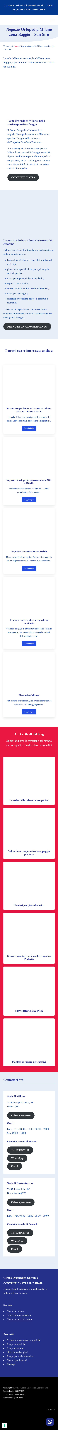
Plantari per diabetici (17, 1360)
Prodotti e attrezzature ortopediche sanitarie (29, 622)
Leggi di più (30, 428)
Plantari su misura (15, 1311)
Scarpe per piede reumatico (20, 1356)
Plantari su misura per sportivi (29, 1061)
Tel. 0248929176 (20, 1150)
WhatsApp (17, 1158)
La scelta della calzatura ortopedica (28, 800)
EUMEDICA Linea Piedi (29, 1010)
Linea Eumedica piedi (17, 1352)
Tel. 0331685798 (20, 1232)
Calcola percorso (21, 1115)
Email (14, 1166)
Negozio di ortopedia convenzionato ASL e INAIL (29, 482)
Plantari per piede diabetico (29, 905)
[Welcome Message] (50, 1422)
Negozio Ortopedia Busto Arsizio (29, 551)
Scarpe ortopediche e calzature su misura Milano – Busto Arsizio (29, 410)
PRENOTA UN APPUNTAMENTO (27, 326)
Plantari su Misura (29, 695)
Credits (20, 1398)
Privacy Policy (9, 1398)
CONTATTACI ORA (23, 177)
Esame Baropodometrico (19, 1315)
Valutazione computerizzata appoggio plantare (29, 853)
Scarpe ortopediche (16, 1344)
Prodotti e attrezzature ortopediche (23, 1340)
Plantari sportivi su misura (19, 1319)
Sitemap (11, 1364)
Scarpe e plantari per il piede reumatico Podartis (29, 958)
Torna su (51, 1409)
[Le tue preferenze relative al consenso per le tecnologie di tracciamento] (4, 1425)
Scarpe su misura (15, 1348)
